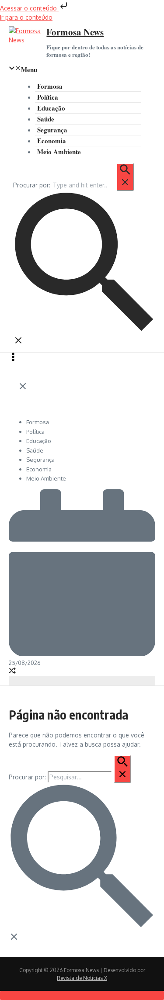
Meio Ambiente (59, 151)
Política (47, 97)
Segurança (52, 130)
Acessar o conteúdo (29, 8)
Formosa (50, 86)
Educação (51, 108)
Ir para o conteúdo (26, 17)
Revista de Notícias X (82, 978)
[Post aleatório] (12, 671)
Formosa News (75, 31)
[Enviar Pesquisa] (125, 177)
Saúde (45, 119)
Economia (51, 140)
